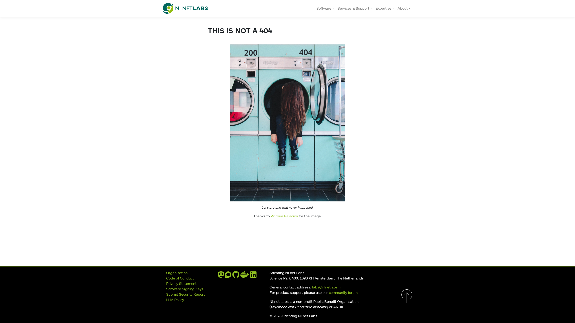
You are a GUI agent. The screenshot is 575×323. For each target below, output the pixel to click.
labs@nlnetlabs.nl (326, 287)
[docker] (244, 276)
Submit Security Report (185, 294)
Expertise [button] (383, 8)
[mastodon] (221, 276)
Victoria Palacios (284, 216)
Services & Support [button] (353, 8)
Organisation (177, 273)
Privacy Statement (181, 283)
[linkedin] (253, 276)
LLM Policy (175, 299)
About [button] (403, 8)
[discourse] (228, 276)
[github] (235, 276)
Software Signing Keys (184, 289)
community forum (343, 292)
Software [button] (323, 8)
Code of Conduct (180, 278)
